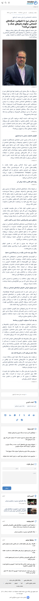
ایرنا (21, 583)
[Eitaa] (5, 415)
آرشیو (3, 496)
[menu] (9, 2)
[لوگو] (32, 3)
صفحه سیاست (19, 586)
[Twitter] (24, 415)
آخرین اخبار (30, 496)
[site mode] (2, 3)
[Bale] (22, 420)
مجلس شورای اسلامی (31, 583)
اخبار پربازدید (30, 521)
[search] (6, 3)
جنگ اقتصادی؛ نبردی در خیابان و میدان (15, 501)
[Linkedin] (10, 415)
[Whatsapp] (15, 415)
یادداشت (30, 13)
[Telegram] (29, 415)
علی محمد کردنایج (31, 406)
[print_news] (33, 415)
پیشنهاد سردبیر (30, 540)
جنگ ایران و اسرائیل (19, 406)
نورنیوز (16, 583)
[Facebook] (19, 415)
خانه (35, 13)
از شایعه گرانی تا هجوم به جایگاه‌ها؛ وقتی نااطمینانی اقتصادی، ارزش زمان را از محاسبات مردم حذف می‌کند (14, 510)
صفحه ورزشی (8, 583)
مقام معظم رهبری (28, 580)
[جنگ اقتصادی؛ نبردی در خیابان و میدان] (32, 502)
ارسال (6, 488)
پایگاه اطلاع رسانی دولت (14, 580)
